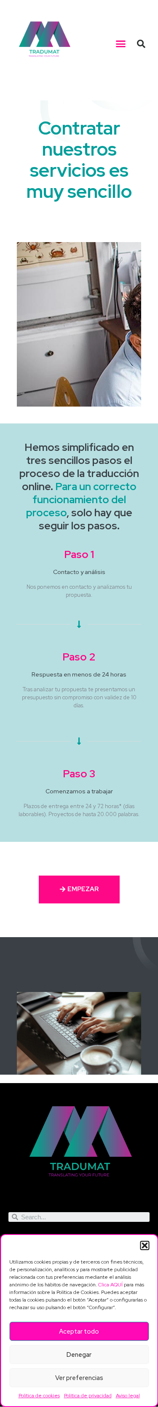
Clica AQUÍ (110, 1284)
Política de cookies (39, 1395)
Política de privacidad (88, 1395)
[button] (144, 1245)
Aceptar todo (79, 1331)
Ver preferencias (79, 1378)
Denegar (79, 1354)
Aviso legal (128, 1395)
